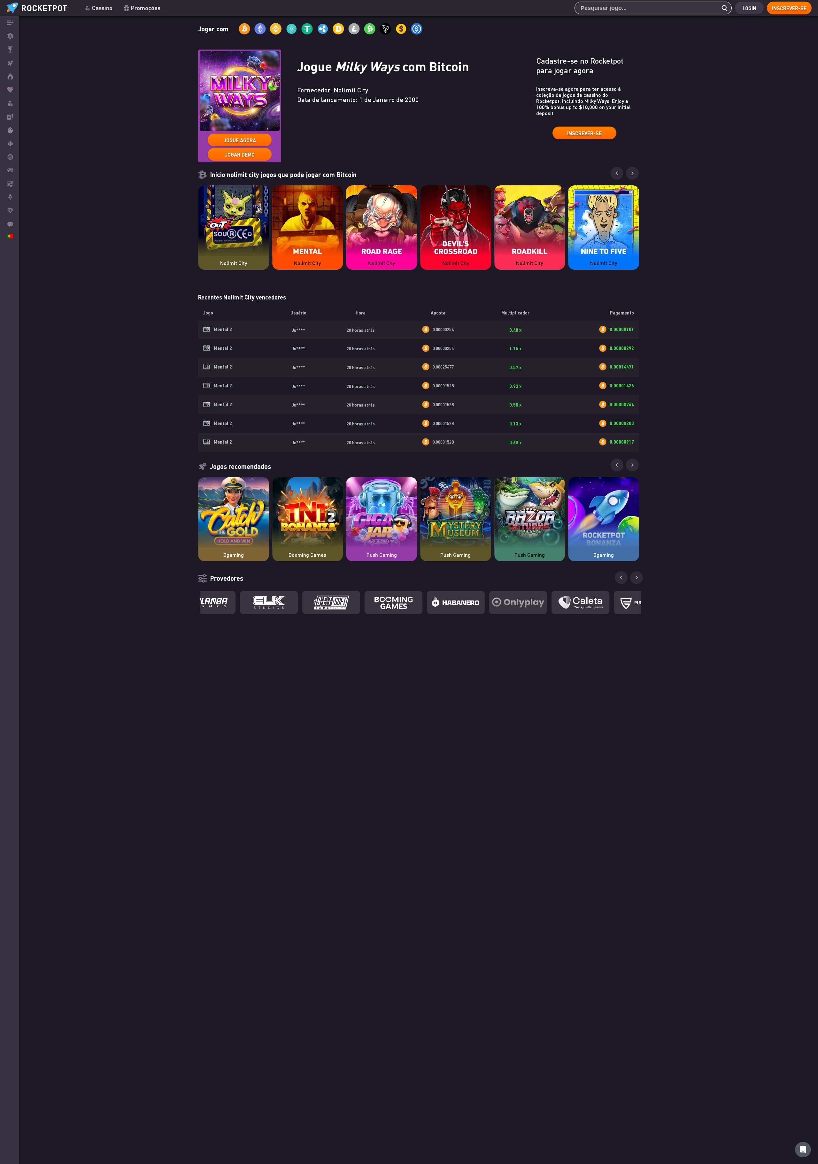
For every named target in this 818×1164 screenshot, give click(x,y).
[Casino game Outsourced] (233, 220)
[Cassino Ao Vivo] (9, 116)
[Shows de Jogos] (9, 130)
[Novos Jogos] (9, 76)
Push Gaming (382, 555)
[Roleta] (9, 157)
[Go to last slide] (617, 173)
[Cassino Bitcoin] (9, 36)
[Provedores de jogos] (9, 183)
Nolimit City (233, 263)
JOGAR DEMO (240, 154)
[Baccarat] (9, 170)
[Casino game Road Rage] (381, 220)
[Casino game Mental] (307, 220)
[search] (723, 8)
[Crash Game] (9, 197)
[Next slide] (632, 173)
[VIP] (9, 210)
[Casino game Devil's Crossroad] (455, 220)
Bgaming (233, 555)
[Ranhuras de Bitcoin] (9, 103)
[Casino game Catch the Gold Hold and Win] (233, 512)
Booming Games (307, 555)
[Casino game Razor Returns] (529, 512)
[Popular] (9, 90)
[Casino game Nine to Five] (603, 220)
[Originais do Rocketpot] (9, 63)
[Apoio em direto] (9, 224)
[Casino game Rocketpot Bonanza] (603, 512)
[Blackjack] (9, 143)
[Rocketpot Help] (803, 1150)
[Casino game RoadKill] (529, 220)
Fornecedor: (332, 90)
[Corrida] (9, 49)
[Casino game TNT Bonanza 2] (307, 512)
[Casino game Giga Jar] (381, 512)
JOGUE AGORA (240, 140)
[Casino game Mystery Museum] (455, 512)
